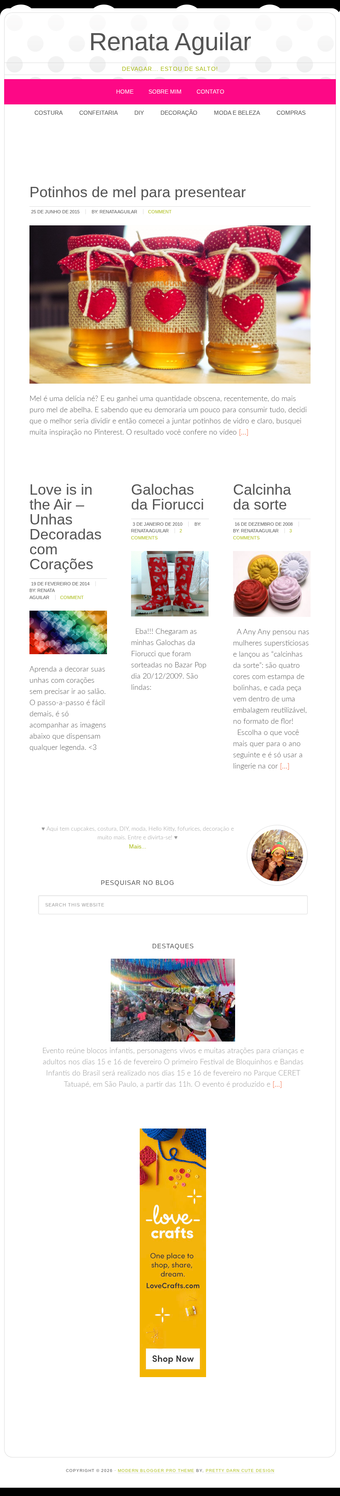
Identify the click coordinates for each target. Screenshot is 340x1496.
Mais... (137, 846)
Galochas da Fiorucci (167, 497)
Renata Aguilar (170, 42)
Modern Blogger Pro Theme (156, 1470)
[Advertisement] (175, 151)
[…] (242, 432)
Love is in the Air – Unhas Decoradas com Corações (65, 527)
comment (160, 211)
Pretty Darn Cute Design (240, 1470)
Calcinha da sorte (262, 497)
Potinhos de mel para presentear (137, 192)
